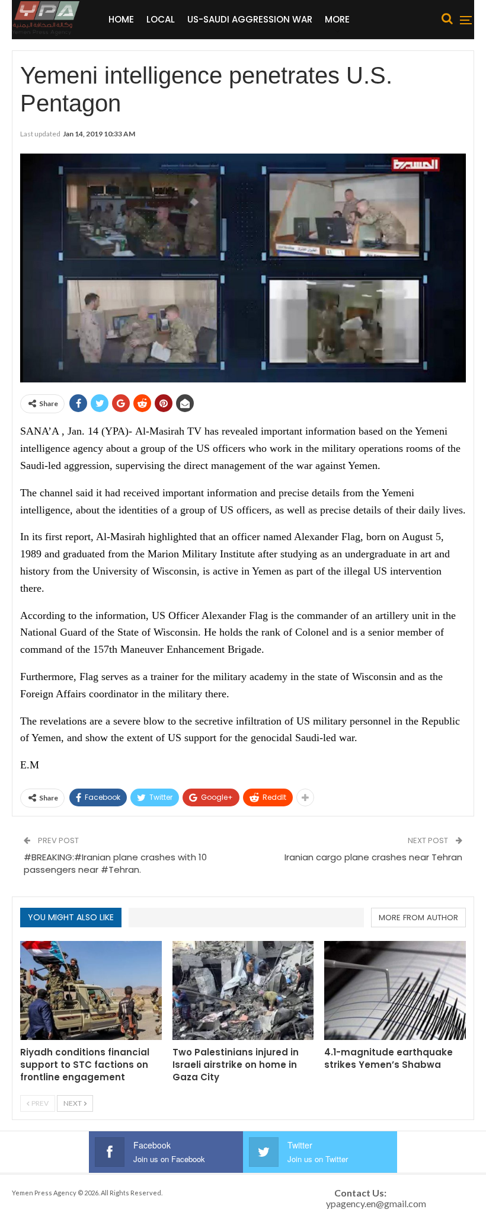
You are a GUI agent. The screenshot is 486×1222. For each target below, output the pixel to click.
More (337, 19)
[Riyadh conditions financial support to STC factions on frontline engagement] (91, 990)
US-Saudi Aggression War (249, 19)
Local (160, 19)
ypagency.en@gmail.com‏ (376, 1203)
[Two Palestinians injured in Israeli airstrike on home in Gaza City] (243, 990)
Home (121, 19)
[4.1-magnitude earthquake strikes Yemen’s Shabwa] (395, 990)
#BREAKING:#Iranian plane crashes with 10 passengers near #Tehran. (115, 863)
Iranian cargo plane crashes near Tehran (373, 857)
